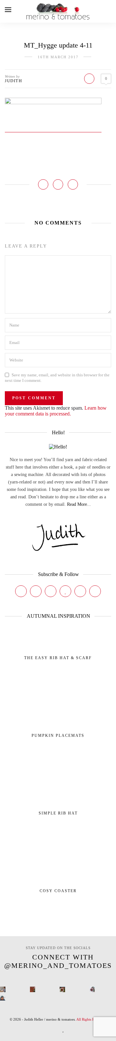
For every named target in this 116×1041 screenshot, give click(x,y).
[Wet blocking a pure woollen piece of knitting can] (32, 989)
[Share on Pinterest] (58, 184)
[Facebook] (21, 591)
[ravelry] (73, 1029)
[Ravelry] (80, 591)
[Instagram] (36, 591)
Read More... (79, 504)
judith (13, 80)
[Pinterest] (50, 591)
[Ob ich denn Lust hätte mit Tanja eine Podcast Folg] (2, 989)
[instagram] (43, 1029)
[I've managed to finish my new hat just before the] (92, 989)
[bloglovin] (63, 1029)
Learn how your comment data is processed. (56, 410)
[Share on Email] (73, 184)
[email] (84, 1029)
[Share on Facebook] (43, 184)
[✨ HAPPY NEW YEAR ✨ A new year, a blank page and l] (2, 998)
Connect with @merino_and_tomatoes (58, 961)
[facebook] (32, 1029)
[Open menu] (8, 9)
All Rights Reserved (91, 1019)
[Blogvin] (65, 591)
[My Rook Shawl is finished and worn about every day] (62, 989)
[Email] (95, 591)
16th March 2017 (58, 57)
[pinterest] (54, 1029)
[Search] (109, 11)
